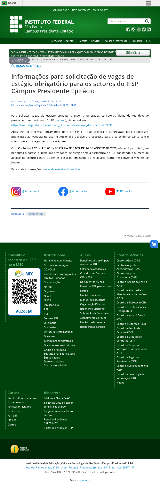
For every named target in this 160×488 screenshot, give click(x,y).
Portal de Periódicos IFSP (58, 428)
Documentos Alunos (92, 282)
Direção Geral (51, 305)
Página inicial (18, 52)
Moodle (36, 59)
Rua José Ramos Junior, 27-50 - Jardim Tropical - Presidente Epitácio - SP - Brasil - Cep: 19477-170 (80, 467)
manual (60, 120)
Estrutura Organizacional (58, 332)
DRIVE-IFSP (95, 59)
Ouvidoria (137, 41)
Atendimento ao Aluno (93, 317)
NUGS (47, 300)
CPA (148, 41)
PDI (46, 314)
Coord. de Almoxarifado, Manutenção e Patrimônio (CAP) (131, 294)
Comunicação (52, 282)
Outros (12, 424)
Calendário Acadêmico (93, 269)
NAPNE (48, 287)
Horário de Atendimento (58, 260)
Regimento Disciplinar (92, 308)
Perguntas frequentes (63, 41)
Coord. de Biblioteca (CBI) (131, 302)
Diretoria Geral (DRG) (128, 260)
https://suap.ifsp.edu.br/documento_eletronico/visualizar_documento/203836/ (62, 125)
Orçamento (50, 291)
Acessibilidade (60, 10)
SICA (104, 59)
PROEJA (12, 420)
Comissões (50, 327)
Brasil (12, 3)
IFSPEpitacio (124, 191)
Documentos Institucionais (59, 345)
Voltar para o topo (138, 235)
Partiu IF (12, 415)
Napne (120, 382)
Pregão (33, 52)
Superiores (14, 411)
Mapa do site (100, 10)
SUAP (72, 59)
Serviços (95, 41)
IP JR (110, 59)
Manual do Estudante (92, 300)
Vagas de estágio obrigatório (61, 169)
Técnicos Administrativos (58, 341)
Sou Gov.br (82, 59)
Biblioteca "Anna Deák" (57, 398)
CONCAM (49, 269)
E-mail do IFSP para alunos (95, 286)
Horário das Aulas (90, 295)
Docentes (49, 336)
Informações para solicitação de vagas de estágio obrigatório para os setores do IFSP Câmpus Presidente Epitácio (75, 83)
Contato (83, 41)
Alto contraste (81, 10)
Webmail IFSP (49, 59)
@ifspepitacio (78, 191)
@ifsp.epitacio (31, 191)
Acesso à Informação (116, 41)
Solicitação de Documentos (96, 313)
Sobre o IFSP (51, 318)
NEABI (47, 296)
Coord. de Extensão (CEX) (131, 324)
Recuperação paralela (92, 326)
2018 (42, 52)
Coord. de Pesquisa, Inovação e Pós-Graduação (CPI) (132, 349)
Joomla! (86, 480)
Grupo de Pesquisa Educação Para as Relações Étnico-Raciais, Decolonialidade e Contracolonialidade (59, 357)
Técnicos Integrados (19, 406)
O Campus (50, 323)
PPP (46, 309)
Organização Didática (92, 304)
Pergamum (62, 59)
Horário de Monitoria (92, 322)
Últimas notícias (56, 52)
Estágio (84, 291)
